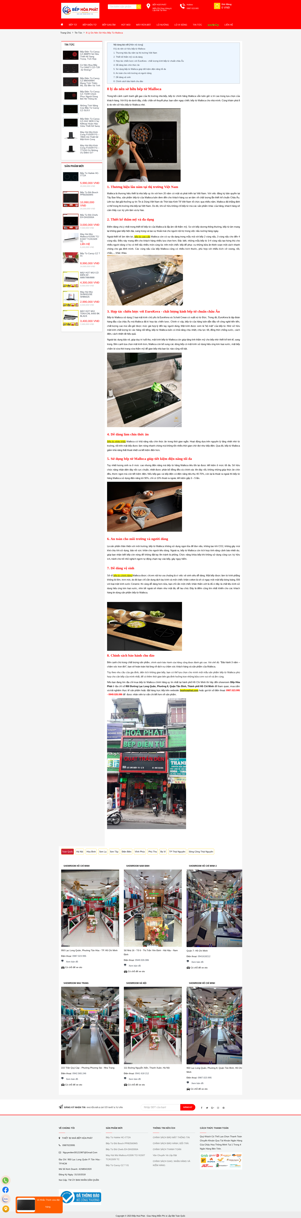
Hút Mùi (125, 24)
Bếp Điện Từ (90, 24)
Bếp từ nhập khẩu (116, 441)
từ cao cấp (144, 236)
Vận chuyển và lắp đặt (165, 1155)
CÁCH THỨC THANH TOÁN (214, 1128)
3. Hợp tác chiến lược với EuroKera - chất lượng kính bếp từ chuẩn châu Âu (149, 61)
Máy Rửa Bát (143, 24)
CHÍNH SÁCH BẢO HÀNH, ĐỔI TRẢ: (171, 1143)
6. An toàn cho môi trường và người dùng (132, 73)
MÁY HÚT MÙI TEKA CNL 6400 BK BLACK (90, 313)
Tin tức (78, 32)
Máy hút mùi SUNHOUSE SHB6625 (86, 294)
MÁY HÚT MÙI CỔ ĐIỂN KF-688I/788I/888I (89, 275)
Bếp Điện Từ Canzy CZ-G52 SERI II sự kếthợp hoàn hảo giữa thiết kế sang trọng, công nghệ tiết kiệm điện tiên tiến (90, 126)
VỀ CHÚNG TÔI (67, 1128)
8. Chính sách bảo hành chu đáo (128, 81)
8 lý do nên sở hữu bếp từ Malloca (104, 32)
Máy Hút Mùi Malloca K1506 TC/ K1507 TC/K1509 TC (89, 238)
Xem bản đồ (72, 961)
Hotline (190, 5)
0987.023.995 (79, 956)
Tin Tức (197, 24)
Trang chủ (65, 32)
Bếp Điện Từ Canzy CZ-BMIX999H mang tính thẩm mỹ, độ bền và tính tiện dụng (90, 83)
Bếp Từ (73, 24)
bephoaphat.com (189, 690)
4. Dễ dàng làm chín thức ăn (127, 65)
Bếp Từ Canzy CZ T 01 (90, 254)
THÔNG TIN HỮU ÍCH (164, 1128)
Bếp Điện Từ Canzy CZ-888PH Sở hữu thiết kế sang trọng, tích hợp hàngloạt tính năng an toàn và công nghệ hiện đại (90, 58)
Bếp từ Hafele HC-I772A (89, 174)
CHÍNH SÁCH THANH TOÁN (167, 1149)
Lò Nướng (163, 24)
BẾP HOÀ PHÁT (159, 5)
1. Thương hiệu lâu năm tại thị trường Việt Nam (135, 53)
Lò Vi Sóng (180, 24)
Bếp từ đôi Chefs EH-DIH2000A (89, 216)
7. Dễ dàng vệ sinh (122, 77)
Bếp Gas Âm (109, 24)
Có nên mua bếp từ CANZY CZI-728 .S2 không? (90, 67)
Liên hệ (228, 24)
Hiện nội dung (136, 45)
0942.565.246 (79, 1073)
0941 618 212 (142, 1073)
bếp (136, 236)
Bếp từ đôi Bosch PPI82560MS (89, 193)
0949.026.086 (142, 960)
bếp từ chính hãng (123, 575)
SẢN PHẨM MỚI (114, 1128)
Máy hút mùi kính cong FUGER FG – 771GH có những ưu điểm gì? (89, 149)
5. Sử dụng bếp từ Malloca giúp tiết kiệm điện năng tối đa (140, 69)
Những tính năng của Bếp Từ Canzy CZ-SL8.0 (89, 108)
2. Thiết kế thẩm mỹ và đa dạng (128, 57)
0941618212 (204, 956)
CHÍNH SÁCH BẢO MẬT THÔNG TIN (171, 1137)
